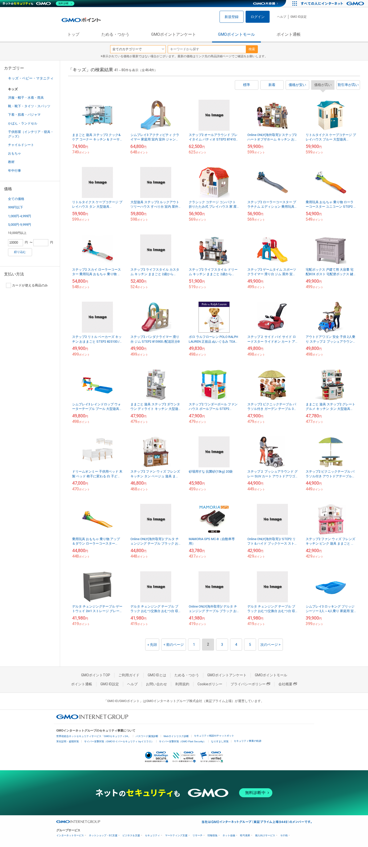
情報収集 (213, 835)
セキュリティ (152, 835)
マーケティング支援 (176, 835)
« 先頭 (152, 645)
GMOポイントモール (236, 34)
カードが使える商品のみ (30, 285)
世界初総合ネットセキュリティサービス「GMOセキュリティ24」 (93, 736)
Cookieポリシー (210, 684)
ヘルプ (281, 16)
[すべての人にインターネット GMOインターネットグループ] (333, 3)
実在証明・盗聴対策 (67, 741)
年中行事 (14, 170)
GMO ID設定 (298, 16)
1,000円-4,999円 (19, 216)
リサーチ (198, 835)
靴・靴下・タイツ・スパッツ (29, 106)
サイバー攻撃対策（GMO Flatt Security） (182, 741)
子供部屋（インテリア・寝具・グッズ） (31, 134)
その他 (284, 835)
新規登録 (232, 17)
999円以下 (15, 207)
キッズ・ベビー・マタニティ (31, 78)
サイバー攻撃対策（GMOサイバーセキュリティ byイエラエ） (119, 741)
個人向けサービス (265, 835)
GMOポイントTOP (95, 675)
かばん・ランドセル (22, 123)
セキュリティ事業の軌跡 (247, 741)
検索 (252, 49)
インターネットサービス (70, 835)
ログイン (258, 17)
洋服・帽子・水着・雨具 (26, 97)
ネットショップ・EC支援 (103, 835)
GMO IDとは (157, 675)
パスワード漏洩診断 (147, 736)
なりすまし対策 (220, 741)
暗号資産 (245, 835)
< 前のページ (173, 645)
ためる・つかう (115, 34)
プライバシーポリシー (248, 684)
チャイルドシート (21, 145)
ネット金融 (229, 835)
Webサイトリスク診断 (176, 736)
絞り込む (20, 252)
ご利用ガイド (128, 675)
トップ (73, 34)
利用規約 (182, 684)
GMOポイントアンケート (173, 34)
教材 (11, 162)
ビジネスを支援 (131, 835)
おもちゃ (14, 153)
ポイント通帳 (289, 34)
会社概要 (285, 684)
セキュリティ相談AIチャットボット (214, 735)
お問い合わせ (156, 684)
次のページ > (270, 645)
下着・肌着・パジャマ (24, 114)
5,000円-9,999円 (19, 224)
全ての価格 (16, 199)
